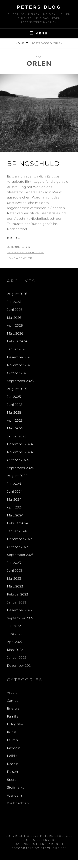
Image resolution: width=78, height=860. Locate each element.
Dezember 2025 (19, 357)
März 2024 (15, 515)
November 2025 (19, 365)
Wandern (14, 795)
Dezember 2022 (19, 610)
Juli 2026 (14, 302)
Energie (13, 708)
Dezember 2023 (19, 539)
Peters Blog (39, 7)
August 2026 (17, 294)
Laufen (12, 740)
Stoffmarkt (15, 787)
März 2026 (15, 333)
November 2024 (20, 452)
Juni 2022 (14, 634)
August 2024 (17, 476)
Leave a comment (20, 258)
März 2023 (15, 586)
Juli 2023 (14, 563)
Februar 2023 (17, 594)
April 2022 (15, 642)
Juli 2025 (14, 397)
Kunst (11, 732)
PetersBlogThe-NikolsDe (25, 252)
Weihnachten (18, 803)
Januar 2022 (16, 658)
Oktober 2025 (17, 373)
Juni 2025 (14, 405)
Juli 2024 (14, 484)
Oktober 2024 (18, 460)
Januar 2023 (16, 602)
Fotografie (15, 724)
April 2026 (15, 325)
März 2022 (15, 650)
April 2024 (15, 507)
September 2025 (20, 381)
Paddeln (13, 748)
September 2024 (20, 468)
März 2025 (15, 428)
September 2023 (20, 555)
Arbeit (12, 693)
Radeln (12, 764)
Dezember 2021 (19, 666)
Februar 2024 (17, 523)
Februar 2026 (17, 341)
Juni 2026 (14, 310)
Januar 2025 (16, 436)
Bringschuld (33, 163)
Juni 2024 (14, 491)
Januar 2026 (16, 349)
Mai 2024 (14, 499)
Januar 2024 (16, 531)
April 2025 (15, 420)
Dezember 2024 (20, 444)
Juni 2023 (14, 570)
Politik (12, 756)
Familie (13, 716)
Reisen (12, 772)
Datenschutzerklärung (38, 843)
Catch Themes (54, 848)
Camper (13, 701)
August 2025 (17, 389)
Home (20, 43)
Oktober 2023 (17, 547)
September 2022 (20, 618)
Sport (11, 780)
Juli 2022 (14, 626)
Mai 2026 (14, 318)
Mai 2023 (14, 578)
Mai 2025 (14, 412)
